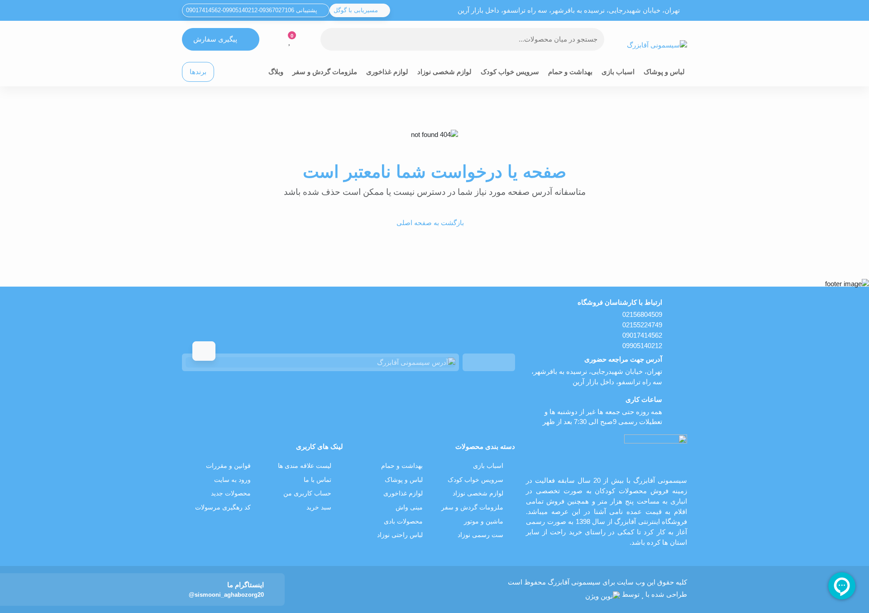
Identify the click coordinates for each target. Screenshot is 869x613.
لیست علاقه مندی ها (304, 465)
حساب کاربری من (307, 493)
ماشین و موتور (483, 521)
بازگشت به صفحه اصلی (430, 222)
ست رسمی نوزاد (480, 535)
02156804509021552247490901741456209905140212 (642, 330)
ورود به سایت (232, 479)
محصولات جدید (231, 493)
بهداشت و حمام (570, 71)
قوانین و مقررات (228, 465)
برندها (198, 71)
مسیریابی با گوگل (357, 10)
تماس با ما (317, 479)
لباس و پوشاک (664, 71)
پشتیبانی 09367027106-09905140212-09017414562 (252, 10)
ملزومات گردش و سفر (324, 71)
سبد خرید (318, 507)
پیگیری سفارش (215, 39)
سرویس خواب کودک (510, 71)
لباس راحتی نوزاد (400, 535)
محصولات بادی (403, 521)
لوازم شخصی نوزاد (444, 71)
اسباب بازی (618, 71)
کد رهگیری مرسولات (223, 507)
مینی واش (409, 507)
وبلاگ (275, 71)
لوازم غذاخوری (387, 71)
